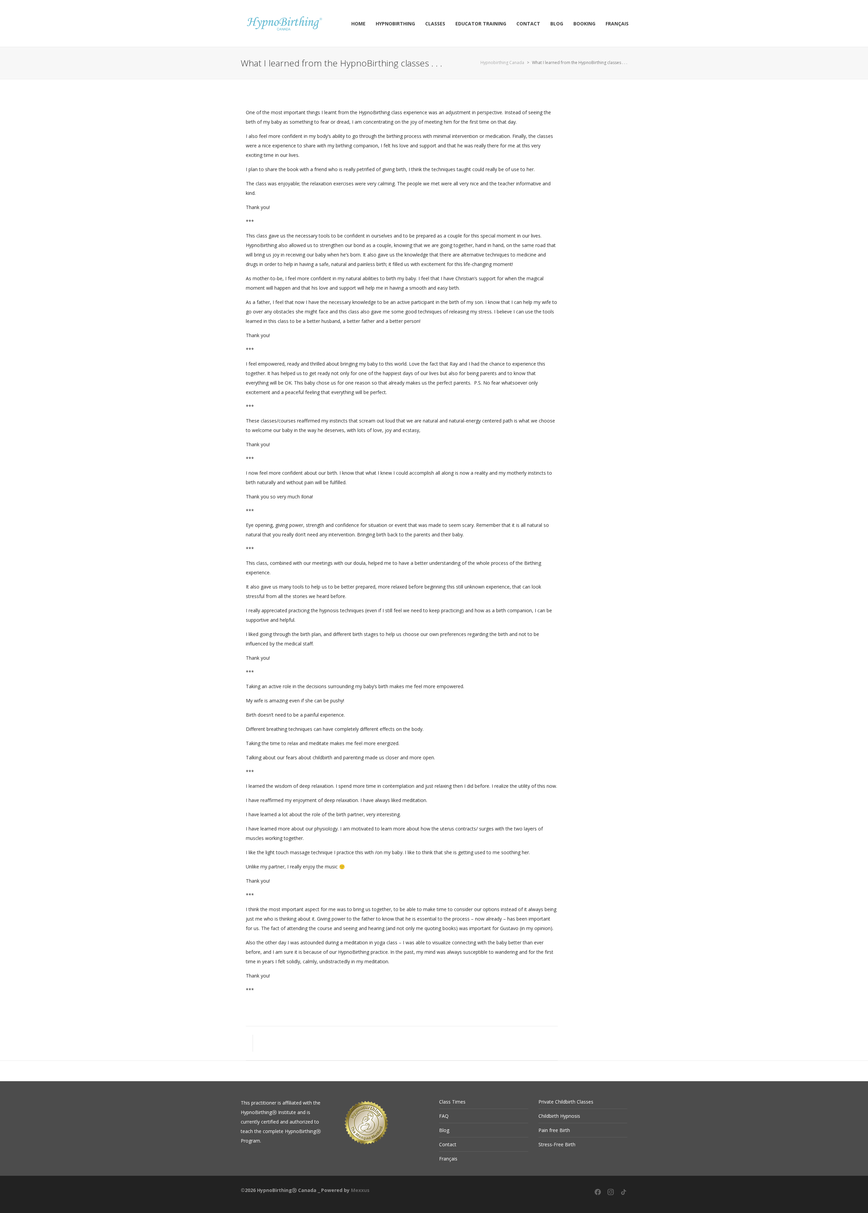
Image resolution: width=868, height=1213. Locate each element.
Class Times (452, 1101)
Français (448, 1158)
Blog (444, 1130)
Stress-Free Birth (556, 1144)
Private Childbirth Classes (565, 1101)
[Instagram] (610, 1194)
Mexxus (360, 1190)
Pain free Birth (554, 1130)
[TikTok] (623, 1194)
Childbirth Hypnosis (559, 1116)
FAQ (444, 1116)
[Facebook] (597, 1194)
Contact (447, 1144)
